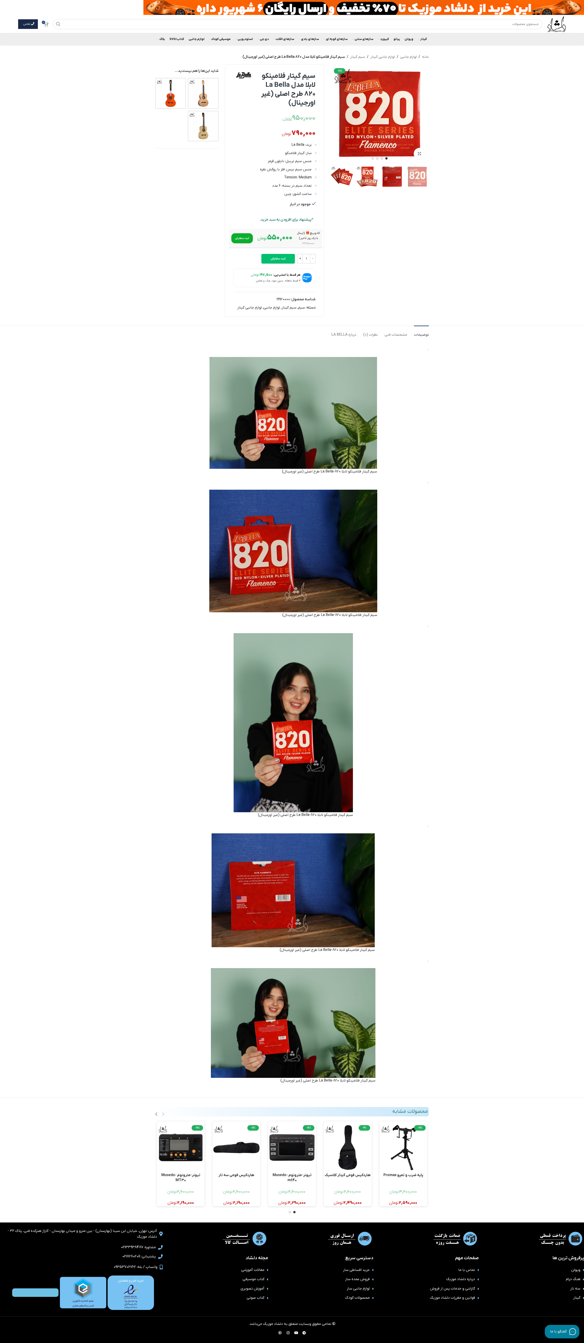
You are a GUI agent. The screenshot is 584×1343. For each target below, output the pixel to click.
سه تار (575, 1288)
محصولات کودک (357, 1297)
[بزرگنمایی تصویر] (419, 153)
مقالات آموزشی (252, 1270)
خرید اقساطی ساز (356, 1270)
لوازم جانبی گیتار (382, 57)
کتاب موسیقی (253, 1279)
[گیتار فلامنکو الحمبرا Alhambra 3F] (203, 126)
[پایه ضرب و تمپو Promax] (403, 1148)
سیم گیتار (357, 57)
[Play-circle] (280, 1332)
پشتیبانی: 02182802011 (139, 1256)
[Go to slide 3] (377, 158)
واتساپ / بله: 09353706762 (135, 1267)
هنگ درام (573, 1279)
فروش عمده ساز (357, 1279)
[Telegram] (304, 1332)
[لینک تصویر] (131, 1292)
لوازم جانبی (408, 57)
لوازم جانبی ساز (358, 1288)
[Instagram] (288, 1332)
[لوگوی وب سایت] (556, 24)
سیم (301, 307)
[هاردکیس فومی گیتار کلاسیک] (348, 1148)
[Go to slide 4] (373, 158)
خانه (425, 57)
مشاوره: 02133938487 (138, 1247)
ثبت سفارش (278, 259)
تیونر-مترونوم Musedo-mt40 (292, 1177)
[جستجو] (58, 24)
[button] (242, 238)
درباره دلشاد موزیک (460, 1279)
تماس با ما (466, 1270)
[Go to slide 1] (386, 158)
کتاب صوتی (255, 1297)
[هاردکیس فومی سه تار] (236, 1148)
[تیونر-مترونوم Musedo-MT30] (181, 1148)
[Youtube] (296, 1332)
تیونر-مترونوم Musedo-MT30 (180, 1177)
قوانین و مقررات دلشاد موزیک (452, 1297)
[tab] (421, 333)
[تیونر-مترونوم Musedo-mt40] (292, 1148)
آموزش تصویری (252, 1288)
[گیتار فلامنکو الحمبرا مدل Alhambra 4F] (171, 93)
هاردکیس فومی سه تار (236, 1175)
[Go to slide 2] (382, 158)
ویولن (575, 1270)
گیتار (576, 1297)
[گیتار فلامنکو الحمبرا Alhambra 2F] (203, 93)
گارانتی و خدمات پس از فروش (452, 1288)
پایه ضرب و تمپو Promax (403, 1175)
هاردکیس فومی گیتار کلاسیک (348, 1175)
